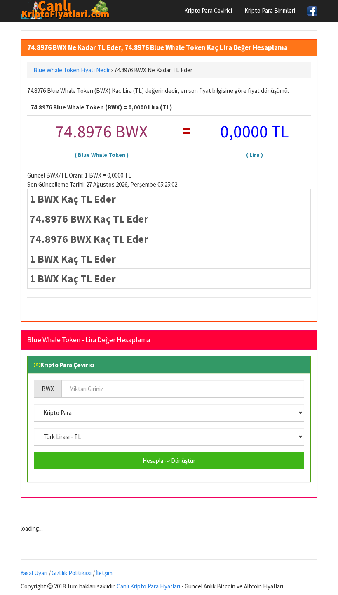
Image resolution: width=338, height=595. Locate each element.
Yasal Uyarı (34, 573)
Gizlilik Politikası (72, 573)
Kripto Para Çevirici (208, 10)
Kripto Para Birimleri (269, 10)
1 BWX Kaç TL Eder (73, 199)
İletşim (104, 573)
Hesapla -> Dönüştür (169, 461)
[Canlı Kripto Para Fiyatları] (67, 10)
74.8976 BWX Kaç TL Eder (89, 218)
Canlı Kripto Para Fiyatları (148, 586)
